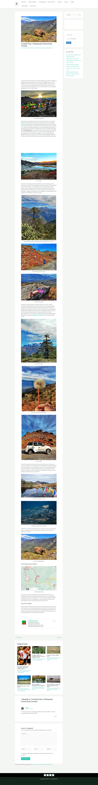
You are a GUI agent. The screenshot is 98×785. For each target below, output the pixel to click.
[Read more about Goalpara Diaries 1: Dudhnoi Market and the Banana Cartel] (39, 649)
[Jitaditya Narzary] (24, 622)
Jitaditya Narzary (33, 621)
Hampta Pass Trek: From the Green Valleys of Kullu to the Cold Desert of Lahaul (73, 60)
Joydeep (26, 707)
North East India (51, 2)
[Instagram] (50, 775)
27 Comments (20, 688)
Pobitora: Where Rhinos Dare (53, 655)
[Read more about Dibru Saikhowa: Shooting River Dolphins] (39, 679)
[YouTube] (53, 775)
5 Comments (20, 670)
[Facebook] (53, 621)
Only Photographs (23, 671)
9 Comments (49, 688)
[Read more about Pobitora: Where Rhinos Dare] (53, 649)
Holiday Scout (24, 124)
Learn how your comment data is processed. (42, 764)
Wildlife (72, 2)
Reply (55, 716)
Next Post (59, 637)
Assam (24, 670)
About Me (23, 2)
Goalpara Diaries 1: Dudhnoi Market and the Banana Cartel (38, 656)
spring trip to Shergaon (37, 315)
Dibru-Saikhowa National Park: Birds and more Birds (53, 685)
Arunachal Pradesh (31, 48)
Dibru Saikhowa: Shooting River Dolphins (38, 685)
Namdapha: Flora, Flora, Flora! (23, 686)
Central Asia (33, 6)
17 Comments (35, 687)
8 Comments (49, 657)
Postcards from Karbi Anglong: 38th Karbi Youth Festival (23, 667)
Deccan (66, 2)
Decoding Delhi (42, 2)
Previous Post (18, 637)
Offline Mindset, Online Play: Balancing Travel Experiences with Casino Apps (72, 73)
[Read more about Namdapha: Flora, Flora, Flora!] (24, 679)
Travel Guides (24, 6)
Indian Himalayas (32, 2)
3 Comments (34, 658)
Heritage (59, 2)
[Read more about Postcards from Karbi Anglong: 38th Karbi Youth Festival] (24, 655)
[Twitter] (55, 621)
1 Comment (23, 48)
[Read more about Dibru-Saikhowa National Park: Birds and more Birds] (53, 679)
